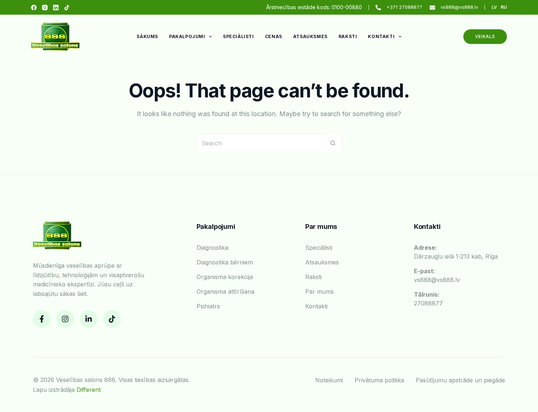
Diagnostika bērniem (225, 262)
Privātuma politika (379, 380)
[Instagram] (45, 7)
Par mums (319, 291)
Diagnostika (212, 247)
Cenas (273, 36)
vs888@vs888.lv (459, 7)
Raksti (348, 36)
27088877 (428, 299)
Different (88, 389)
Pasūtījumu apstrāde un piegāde (460, 380)
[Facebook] (34, 7)
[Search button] (333, 143)
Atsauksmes (310, 36)
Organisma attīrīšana (225, 291)
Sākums (147, 36)
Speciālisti (238, 36)
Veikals (485, 36)
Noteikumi (329, 380)
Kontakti (381, 36)
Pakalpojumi (187, 36)
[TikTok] (67, 7)
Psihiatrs (208, 306)
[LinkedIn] (56, 7)
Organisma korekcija (225, 277)
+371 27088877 (404, 7)
